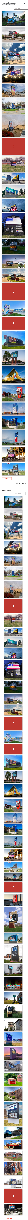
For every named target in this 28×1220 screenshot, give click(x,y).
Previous (18, 483)
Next (23, 483)
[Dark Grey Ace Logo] (9, 2)
